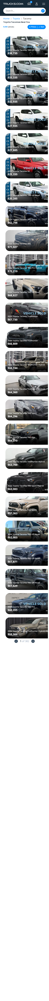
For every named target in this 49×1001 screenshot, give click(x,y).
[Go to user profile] (36, 3)
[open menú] (43, 3)
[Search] (43, 10)
